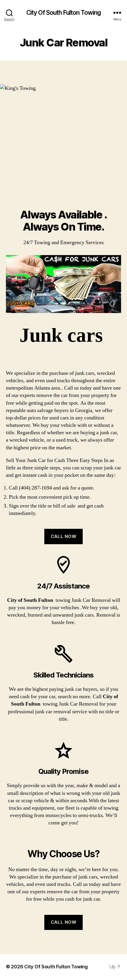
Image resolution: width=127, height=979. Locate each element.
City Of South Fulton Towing (63, 12)
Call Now (63, 536)
